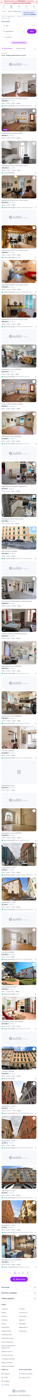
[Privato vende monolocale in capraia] (19, 123)
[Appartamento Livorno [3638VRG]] (19, 361)
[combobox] (19, 25)
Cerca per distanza (19, 43)
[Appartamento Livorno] (19, 775)
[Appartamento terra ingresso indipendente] (19, 476)
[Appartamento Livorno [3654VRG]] (19, 1251)
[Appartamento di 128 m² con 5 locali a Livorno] (19, 157)
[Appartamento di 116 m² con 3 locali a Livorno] (19, 241)
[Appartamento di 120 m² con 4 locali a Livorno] (19, 276)
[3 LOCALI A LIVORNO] (19, 742)
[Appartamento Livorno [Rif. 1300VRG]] (19, 1013)
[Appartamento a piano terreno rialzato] (19, 509)
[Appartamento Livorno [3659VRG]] (19, 707)
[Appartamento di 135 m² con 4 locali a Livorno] (19, 311)
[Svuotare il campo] (34, 25)
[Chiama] (35, 106)
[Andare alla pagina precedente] (11, 1273)
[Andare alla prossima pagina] (27, 1273)
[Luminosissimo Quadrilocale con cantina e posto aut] (19, 591)
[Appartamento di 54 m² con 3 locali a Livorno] (19, 90)
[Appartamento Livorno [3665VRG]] (19, 657)
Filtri (32, 31)
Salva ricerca (8, 48)
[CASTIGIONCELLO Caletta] (19, 978)
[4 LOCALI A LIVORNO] (19, 943)
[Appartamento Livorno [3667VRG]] (19, 428)
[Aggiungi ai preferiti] (34, 76)
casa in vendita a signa (14, 11)
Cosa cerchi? (6, 21)
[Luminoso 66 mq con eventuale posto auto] (19, 624)
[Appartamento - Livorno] (19, 859)
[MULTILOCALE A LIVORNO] (19, 542)
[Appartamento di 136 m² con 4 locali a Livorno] (19, 191)
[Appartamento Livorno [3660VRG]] (19, 824)
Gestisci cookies (6, 1331)
